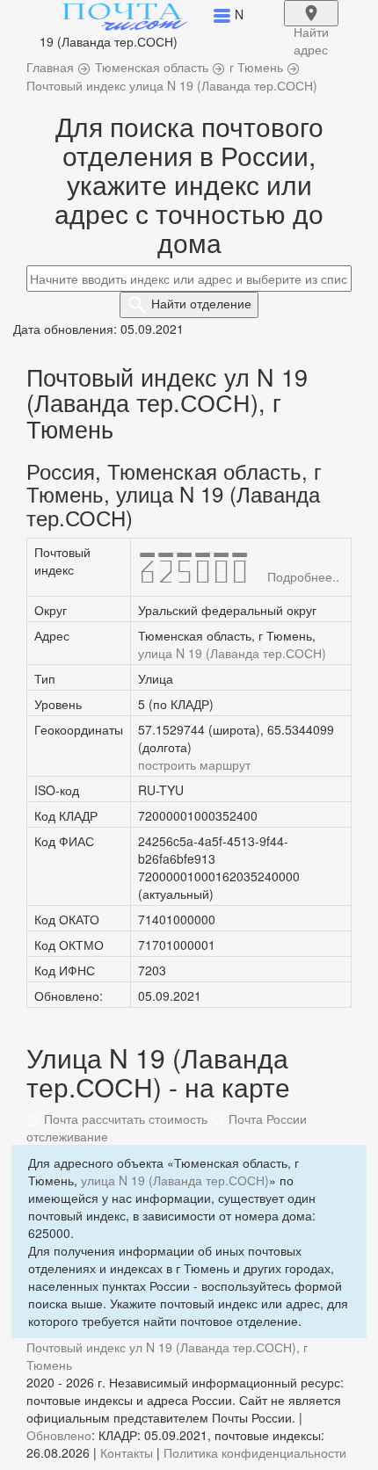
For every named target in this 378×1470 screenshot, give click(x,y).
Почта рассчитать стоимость (123, 1118)
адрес (311, 24)
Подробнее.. (303, 576)
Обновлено (58, 1435)
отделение (201, 303)
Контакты (126, 1452)
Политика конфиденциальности (255, 1452)
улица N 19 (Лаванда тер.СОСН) (232, 653)
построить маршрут (194, 764)
